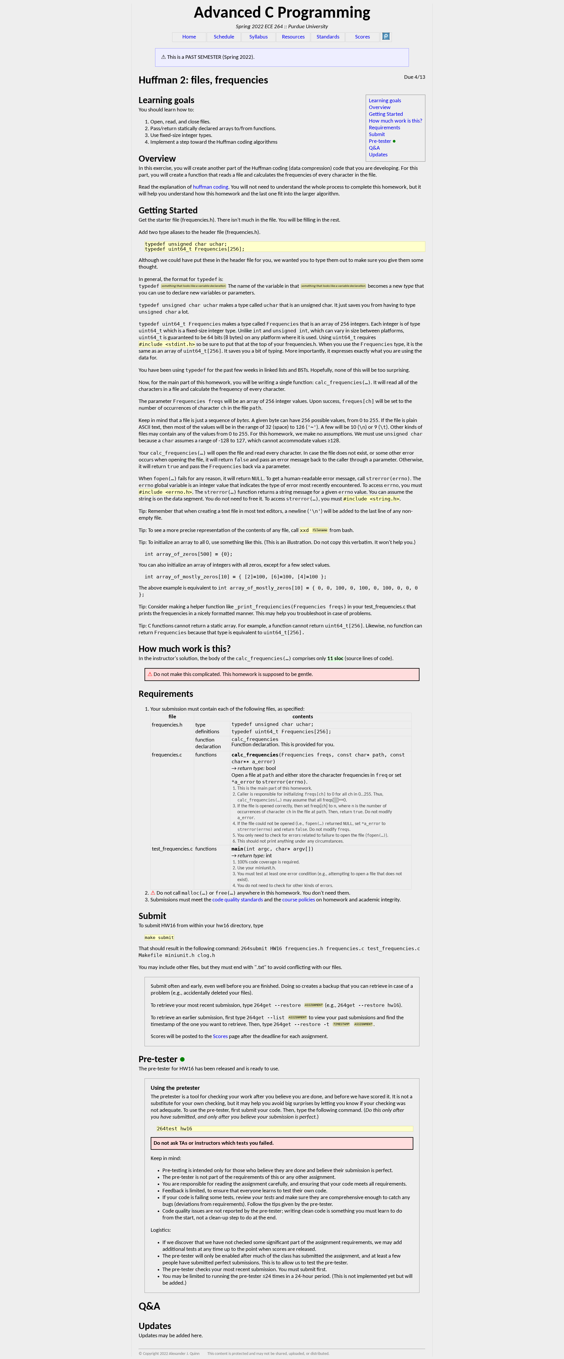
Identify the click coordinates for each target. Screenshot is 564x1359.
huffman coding (210, 187)
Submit (377, 135)
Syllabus (258, 37)
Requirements (384, 128)
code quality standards (237, 900)
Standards (328, 37)
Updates (378, 155)
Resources (293, 37)
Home (189, 37)
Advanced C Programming (282, 13)
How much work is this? (395, 121)
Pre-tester (382, 141)
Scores (362, 37)
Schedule (224, 37)
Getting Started (386, 114)
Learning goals (385, 101)
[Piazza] (386, 38)
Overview (380, 108)
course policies (298, 900)
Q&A (374, 148)
